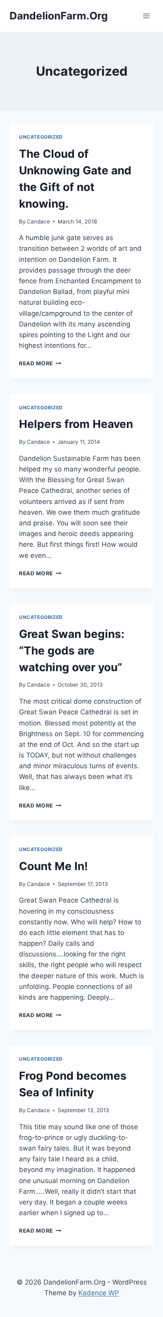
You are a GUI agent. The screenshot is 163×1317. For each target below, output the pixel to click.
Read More (40, 363)
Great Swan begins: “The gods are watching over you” (71, 650)
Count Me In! (53, 866)
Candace (38, 221)
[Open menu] (146, 16)
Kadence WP (98, 1293)
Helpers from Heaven (76, 424)
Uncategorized (41, 137)
